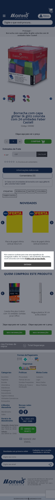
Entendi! (27, 264)
